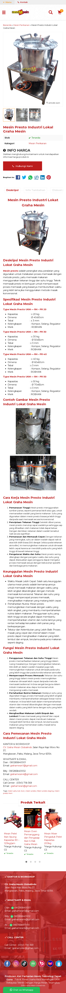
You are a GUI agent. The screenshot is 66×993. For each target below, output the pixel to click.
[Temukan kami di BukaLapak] (41, 966)
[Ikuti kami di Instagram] (16, 966)
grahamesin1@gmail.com (23, 765)
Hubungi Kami (24, 166)
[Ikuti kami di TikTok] (24, 966)
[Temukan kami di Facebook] (7, 966)
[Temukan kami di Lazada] (50, 966)
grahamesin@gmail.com (24, 786)
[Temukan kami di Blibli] (59, 966)
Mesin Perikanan (38, 143)
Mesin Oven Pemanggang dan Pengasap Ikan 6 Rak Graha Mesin (32, 838)
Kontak (24, 2)
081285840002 (22, 916)
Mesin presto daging (45, 791)
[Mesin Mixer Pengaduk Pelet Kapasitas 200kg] (53, 819)
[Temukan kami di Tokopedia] (33, 966)
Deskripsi (12, 190)
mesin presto (30, 791)
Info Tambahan (35, 190)
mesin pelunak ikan (16, 791)
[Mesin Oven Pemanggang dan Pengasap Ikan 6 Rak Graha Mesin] (33, 818)
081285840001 (22, 907)
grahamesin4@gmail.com (24, 774)
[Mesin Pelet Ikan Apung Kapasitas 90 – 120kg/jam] (13, 819)
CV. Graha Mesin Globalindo (17, 747)
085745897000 (21, 924)
